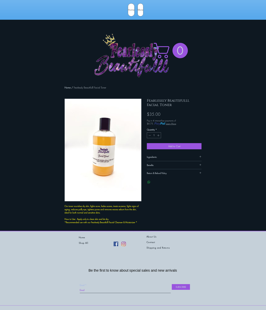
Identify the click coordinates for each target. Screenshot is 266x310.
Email (82, 285)
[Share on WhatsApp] (149, 182)
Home (67, 87)
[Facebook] (116, 244)
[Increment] (159, 135)
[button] (172, 50)
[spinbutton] (154, 135)
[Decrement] (149, 135)
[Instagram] (123, 244)
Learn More (171, 123)
